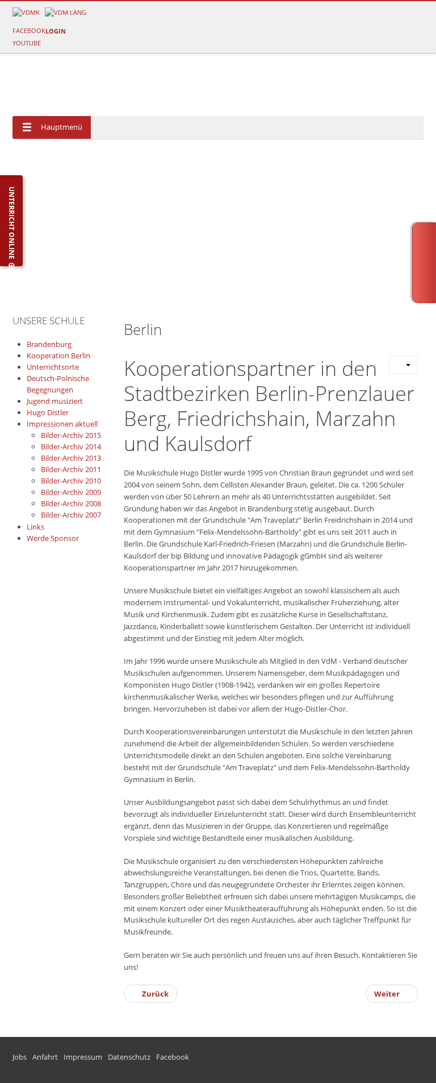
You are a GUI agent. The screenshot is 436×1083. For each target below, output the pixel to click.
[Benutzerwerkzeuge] (403, 365)
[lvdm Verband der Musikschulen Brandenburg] (26, 11)
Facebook (28, 30)
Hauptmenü (61, 127)
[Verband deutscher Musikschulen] (65, 11)
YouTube (26, 43)
